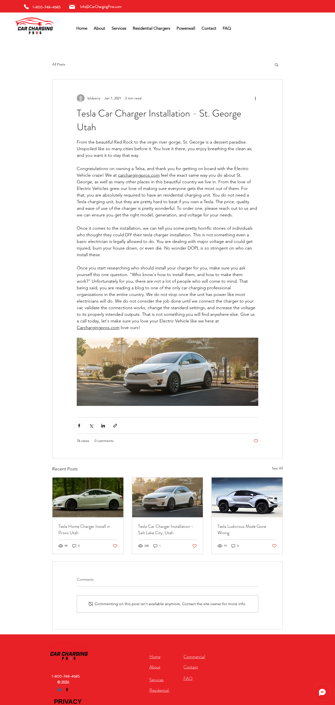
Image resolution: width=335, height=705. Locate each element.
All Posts (58, 64)
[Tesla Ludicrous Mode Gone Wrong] (247, 497)
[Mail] (72, 6)
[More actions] (255, 98)
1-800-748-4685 (66, 676)
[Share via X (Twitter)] (91, 425)
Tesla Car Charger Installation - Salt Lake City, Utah (165, 529)
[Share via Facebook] (79, 425)
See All (277, 468)
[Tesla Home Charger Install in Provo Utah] (87, 497)
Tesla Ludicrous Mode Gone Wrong (242, 529)
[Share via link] (115, 425)
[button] (276, 65)
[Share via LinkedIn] (103, 425)
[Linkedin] (59, 689)
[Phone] (26, 6)
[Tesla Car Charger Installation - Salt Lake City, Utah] (167, 497)
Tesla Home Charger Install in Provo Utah (84, 529)
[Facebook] (66, 689)
